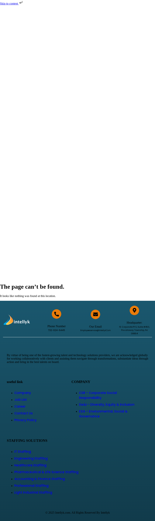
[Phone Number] (56, 314)
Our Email (95, 326)
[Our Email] (95, 314)
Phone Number (56, 326)
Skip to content (9, 3)
